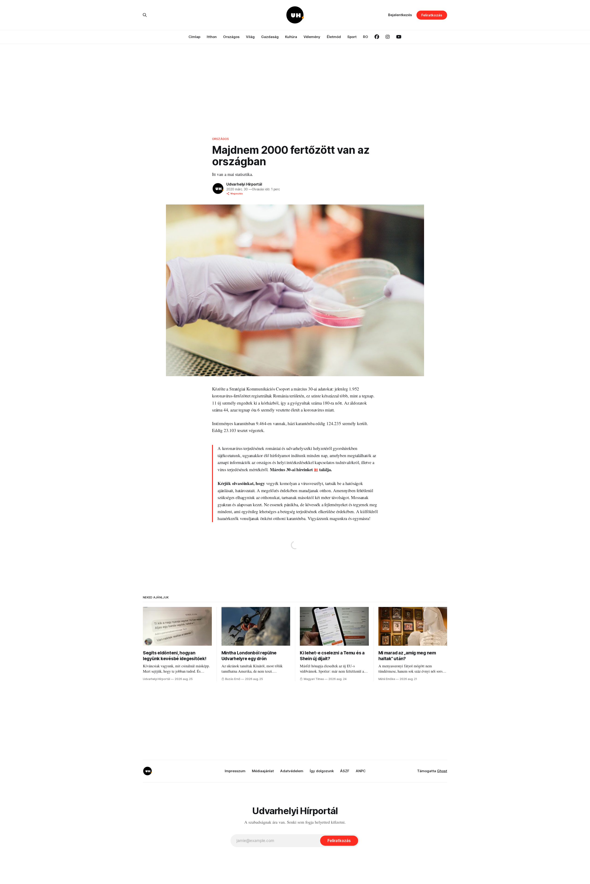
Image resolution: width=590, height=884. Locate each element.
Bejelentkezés (400, 15)
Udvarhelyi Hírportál (244, 184)
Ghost (442, 771)
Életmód (334, 37)
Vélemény (312, 37)
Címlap (194, 37)
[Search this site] (144, 15)
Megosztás (236, 193)
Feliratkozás (431, 15)
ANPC (361, 771)
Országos (231, 37)
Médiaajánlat (263, 771)
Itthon (212, 37)
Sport (352, 37)
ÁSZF (344, 771)
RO (365, 37)
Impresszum (235, 771)
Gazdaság (270, 37)
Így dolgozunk (322, 771)
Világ (250, 37)
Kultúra (291, 37)
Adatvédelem (291, 771)
